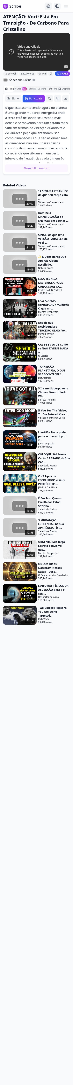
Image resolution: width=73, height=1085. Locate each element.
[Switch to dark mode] (57, 6)
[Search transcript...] (49, 98)
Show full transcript (36, 168)
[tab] (9, 89)
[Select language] (48, 6)
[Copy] (57, 98)
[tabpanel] (36, 133)
